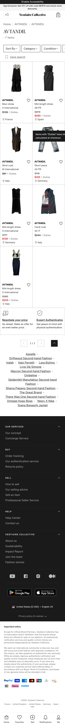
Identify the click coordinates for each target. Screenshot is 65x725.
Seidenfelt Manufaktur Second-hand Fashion (32, 382)
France (7, 704)
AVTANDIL (21, 24)
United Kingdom (20, 704)
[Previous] (24, 343)
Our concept (13, 433)
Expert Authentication (50, 320)
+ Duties (13, 112)
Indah (10, 363)
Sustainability (13, 546)
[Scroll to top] (54, 343)
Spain (55, 704)
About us (11, 541)
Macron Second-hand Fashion (31, 371)
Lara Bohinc (47, 363)
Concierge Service (16, 438)
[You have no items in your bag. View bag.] (58, 14)
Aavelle (31, 354)
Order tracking (14, 456)
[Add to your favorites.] (28, 100)
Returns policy (14, 467)
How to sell (12, 484)
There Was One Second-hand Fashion (30, 397)
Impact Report (14, 551)
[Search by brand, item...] (6, 15)
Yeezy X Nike (45, 401)
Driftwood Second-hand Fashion (30, 358)
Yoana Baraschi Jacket (32, 405)
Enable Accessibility (33, 2)
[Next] (41, 343)
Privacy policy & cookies (31, 616)
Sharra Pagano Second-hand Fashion (31, 388)
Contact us (12, 523)
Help (8, 511)
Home (7, 24)
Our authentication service (22, 461)
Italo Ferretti (26, 363)
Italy (32, 706)
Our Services (14, 426)
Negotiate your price (15, 320)
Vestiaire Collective (20, 534)
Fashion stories (14, 562)
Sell (8, 478)
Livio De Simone (30, 367)
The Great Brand (31, 392)
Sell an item (12, 495)
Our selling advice (16, 489)
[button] (58, 14)
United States (35, 704)
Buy (7, 449)
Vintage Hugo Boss (19, 401)
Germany (47, 704)
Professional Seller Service (22, 500)
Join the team (13, 557)
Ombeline (30, 375)
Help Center (12, 518)
